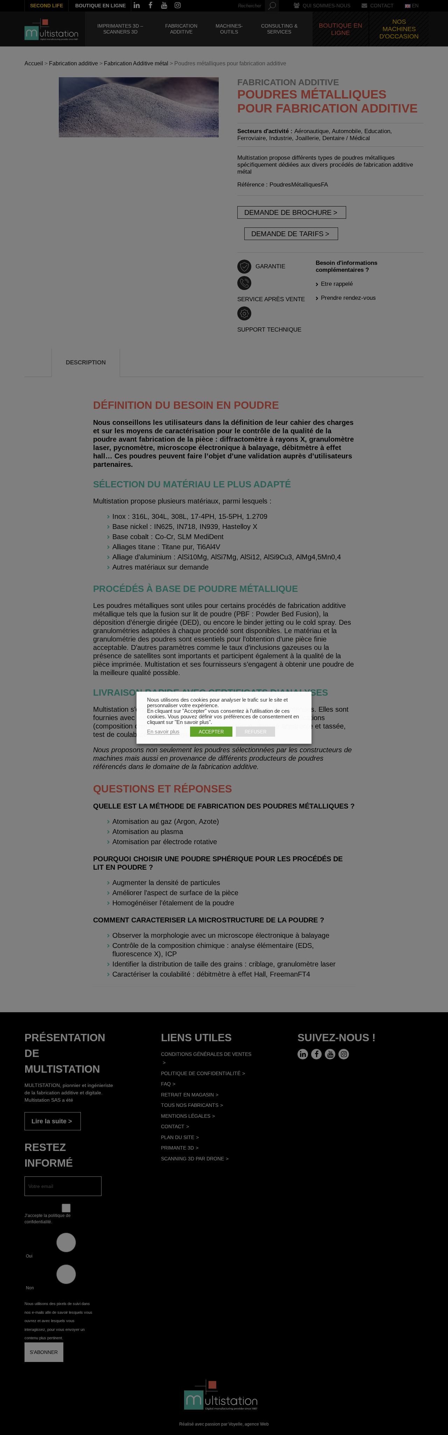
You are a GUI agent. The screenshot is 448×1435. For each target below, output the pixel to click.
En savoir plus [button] (163, 731)
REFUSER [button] (255, 731)
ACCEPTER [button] (211, 731)
